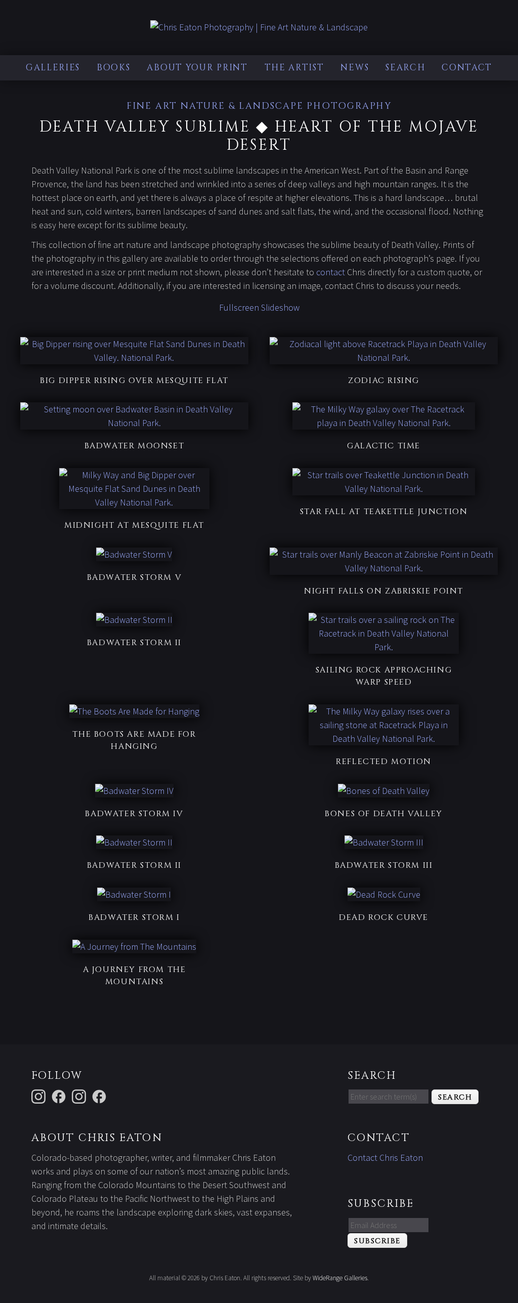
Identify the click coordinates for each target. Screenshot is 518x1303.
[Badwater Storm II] (134, 619)
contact (330, 272)
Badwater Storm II (134, 642)
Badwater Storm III (384, 865)
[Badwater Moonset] (134, 423)
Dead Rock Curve (383, 917)
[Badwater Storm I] (134, 894)
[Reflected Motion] (384, 738)
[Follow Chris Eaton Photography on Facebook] (100, 1095)
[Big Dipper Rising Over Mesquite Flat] (134, 357)
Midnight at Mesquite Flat (134, 525)
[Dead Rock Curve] (384, 894)
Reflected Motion (383, 761)
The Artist (294, 67)
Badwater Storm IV (134, 813)
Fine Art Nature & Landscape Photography (259, 106)
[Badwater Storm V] (134, 554)
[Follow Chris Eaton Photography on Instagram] (40, 1095)
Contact (467, 67)
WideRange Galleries (340, 1278)
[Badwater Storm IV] (134, 790)
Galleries (53, 67)
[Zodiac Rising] (384, 357)
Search (405, 67)
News (354, 67)
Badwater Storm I (134, 917)
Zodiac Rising (383, 380)
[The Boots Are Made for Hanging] (134, 711)
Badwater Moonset (134, 445)
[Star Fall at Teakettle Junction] (383, 488)
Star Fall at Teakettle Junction (384, 511)
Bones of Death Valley (384, 813)
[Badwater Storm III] (383, 842)
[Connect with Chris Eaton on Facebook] (60, 1095)
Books (114, 67)
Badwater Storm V (134, 577)
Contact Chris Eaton (385, 1157)
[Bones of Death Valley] (383, 790)
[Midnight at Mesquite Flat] (134, 502)
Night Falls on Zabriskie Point (383, 591)
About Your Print (197, 67)
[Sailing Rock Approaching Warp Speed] (384, 647)
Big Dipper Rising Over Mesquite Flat (134, 380)
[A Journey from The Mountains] (134, 946)
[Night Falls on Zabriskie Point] (384, 568)
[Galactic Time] (383, 423)
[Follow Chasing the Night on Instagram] (80, 1095)
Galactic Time (383, 445)
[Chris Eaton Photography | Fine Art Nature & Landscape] (259, 27)
